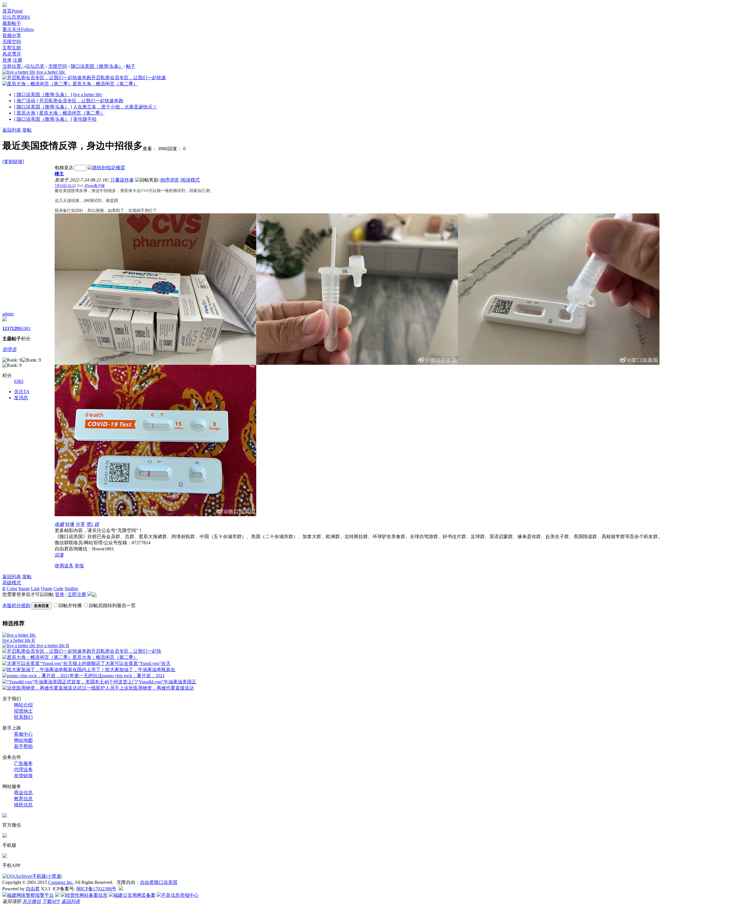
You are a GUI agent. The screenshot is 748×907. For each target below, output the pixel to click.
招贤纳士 (23, 711)
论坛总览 (16, 17)
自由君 (33, 888)
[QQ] (8, 876)
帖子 (130, 66)
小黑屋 (54, 876)
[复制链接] (13, 161)
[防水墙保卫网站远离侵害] (121, 888)
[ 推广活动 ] (26, 100)
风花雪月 (11, 53)
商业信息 (23, 792)
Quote (46, 588)
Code (58, 588)
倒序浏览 (169, 179)
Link (35, 588)
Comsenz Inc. (61, 882)
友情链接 (23, 775)
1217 (7, 328)
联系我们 (23, 717)
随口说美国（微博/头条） (97, 66)
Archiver (23, 876)
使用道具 (64, 565)
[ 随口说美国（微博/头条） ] (43, 94)
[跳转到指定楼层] (106, 167)
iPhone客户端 (94, 186)
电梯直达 (64, 167)
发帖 (27, 129)
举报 (79, 565)
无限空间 (11, 41)
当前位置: (12, 66)
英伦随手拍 (84, 119)
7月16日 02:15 (65, 186)
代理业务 (23, 769)
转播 (70, 524)
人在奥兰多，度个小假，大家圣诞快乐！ (115, 106)
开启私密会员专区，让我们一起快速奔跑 (81, 100)
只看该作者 (122, 179)
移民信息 (23, 804)
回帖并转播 (70, 605)
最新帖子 (11, 23)
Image (24, 588)
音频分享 (11, 35)
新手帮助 (23, 746)
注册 (17, 60)
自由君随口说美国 (158, 882)
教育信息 (23, 798)
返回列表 (11, 129)
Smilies (71, 588)
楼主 (59, 173)
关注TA (22, 391)
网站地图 (23, 740)
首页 (12, 10)
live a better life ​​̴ (88, 94)
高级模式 (11, 582)
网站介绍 (23, 704)
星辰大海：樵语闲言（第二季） (72, 112)
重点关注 (18, 29)
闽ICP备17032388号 (96, 888)
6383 (25, 328)
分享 (80, 524)
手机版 (39, 876)
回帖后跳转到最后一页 (112, 605)
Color (12, 588)
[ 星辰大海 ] (26, 112)
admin (8, 313)
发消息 (21, 397)
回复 (59, 554)
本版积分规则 (16, 605)
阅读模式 (190, 179)
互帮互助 (11, 47)
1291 (16, 328)
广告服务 (23, 763)
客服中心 (23, 734)
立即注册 (76, 594)
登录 (7, 60)
